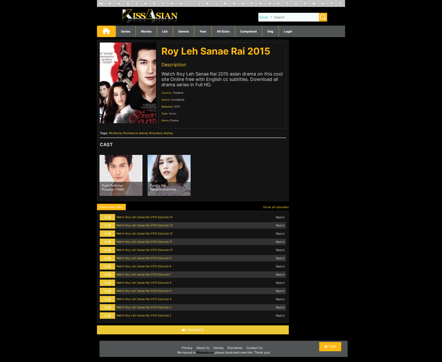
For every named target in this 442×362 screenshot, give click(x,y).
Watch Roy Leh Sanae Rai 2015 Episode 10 (144, 250)
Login (288, 31)
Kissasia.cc (205, 352)
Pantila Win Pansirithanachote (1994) (163, 187)
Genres (218, 348)
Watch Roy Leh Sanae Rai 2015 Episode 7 (143, 274)
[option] (121, 175)
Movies (146, 31)
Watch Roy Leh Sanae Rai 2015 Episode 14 (144, 217)
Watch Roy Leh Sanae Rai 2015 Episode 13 (144, 225)
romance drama (136, 133)
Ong (270, 31)
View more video (111, 207)
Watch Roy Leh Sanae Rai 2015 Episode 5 (143, 291)
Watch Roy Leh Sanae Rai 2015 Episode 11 (144, 241)
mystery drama (161, 133)
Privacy (187, 348)
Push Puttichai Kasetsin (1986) (113, 187)
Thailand (178, 92)
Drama (174, 120)
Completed (248, 31)
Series (125, 31)
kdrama (116, 133)
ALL (101, 3)
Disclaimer (234, 348)
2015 (177, 106)
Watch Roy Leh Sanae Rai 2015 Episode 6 (143, 282)
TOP (332, 347)
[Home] (221, 24)
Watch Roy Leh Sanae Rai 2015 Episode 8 (143, 266)
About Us (202, 348)
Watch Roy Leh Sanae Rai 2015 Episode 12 (144, 233)
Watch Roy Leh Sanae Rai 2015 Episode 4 (143, 299)
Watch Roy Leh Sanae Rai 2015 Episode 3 (143, 307)
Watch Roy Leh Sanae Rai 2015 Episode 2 (143, 315)
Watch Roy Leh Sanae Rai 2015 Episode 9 (143, 258)
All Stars (223, 31)
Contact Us (254, 348)
